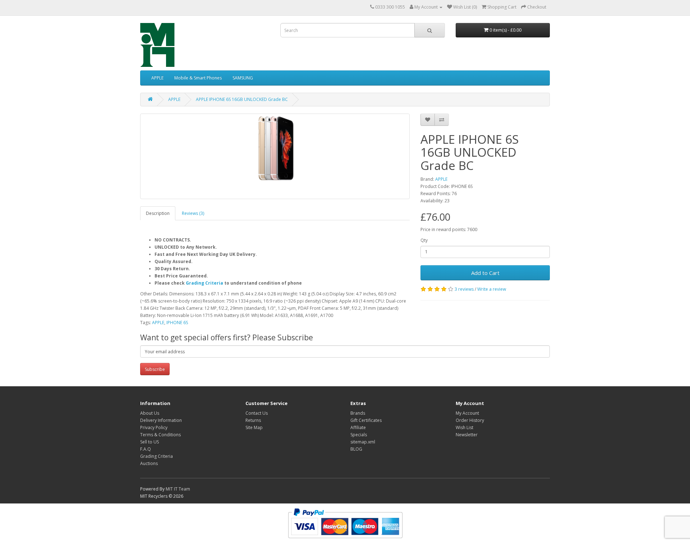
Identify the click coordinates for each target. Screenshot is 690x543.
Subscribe (155, 369)
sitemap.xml (362, 442)
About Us (149, 413)
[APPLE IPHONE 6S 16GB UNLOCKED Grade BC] (275, 156)
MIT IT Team (178, 489)
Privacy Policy (153, 427)
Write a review (491, 289)
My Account (467, 413)
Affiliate (358, 427)
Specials (358, 435)
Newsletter (467, 435)
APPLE (157, 78)
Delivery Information (161, 420)
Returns (253, 420)
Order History (470, 420)
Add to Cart (485, 272)
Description (158, 213)
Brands (357, 413)
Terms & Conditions (160, 435)
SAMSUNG (243, 78)
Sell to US (149, 442)
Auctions (149, 463)
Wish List (464, 427)
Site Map (254, 427)
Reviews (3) (193, 213)
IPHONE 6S (177, 322)
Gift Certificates (366, 420)
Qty (424, 240)
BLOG (356, 449)
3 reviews (464, 289)
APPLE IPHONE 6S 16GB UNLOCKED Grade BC (242, 99)
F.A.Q (145, 449)
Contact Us (256, 413)
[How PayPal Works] (345, 523)
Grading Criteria (204, 283)
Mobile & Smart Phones (198, 78)
